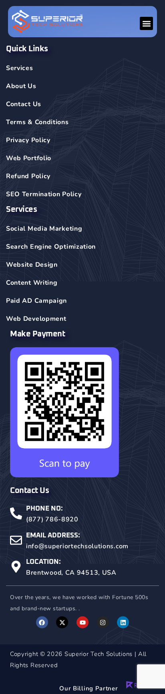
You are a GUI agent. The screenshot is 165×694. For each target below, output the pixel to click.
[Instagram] (103, 622)
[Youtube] (82, 622)
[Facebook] (42, 622)
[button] (146, 23)
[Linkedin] (123, 622)
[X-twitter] (62, 622)
